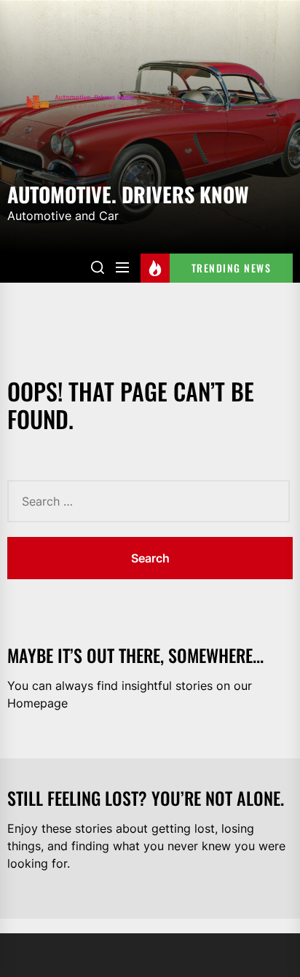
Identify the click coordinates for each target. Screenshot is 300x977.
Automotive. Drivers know (128, 193)
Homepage (37, 703)
